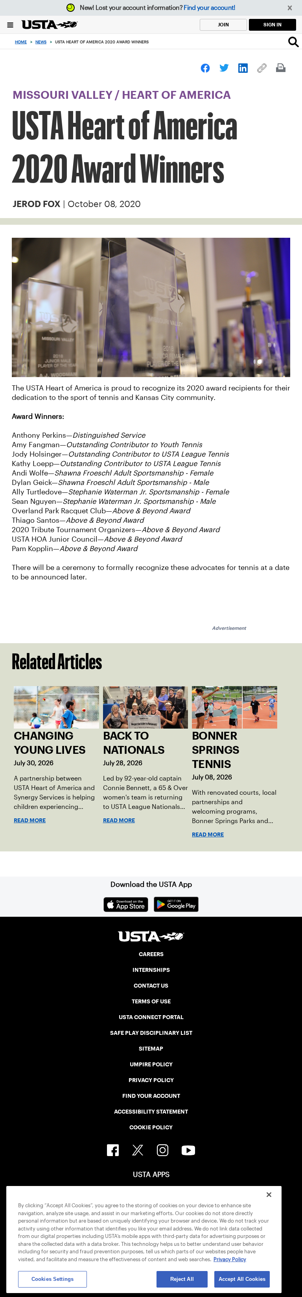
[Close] (269, 1194)
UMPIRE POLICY (151, 1064)
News (40, 42)
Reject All (182, 1279)
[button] (290, 8)
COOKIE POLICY (151, 1127)
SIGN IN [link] (272, 24)
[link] (205, 68)
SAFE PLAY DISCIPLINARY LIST (151, 1033)
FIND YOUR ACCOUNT (151, 1096)
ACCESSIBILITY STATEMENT (151, 1112)
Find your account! (209, 7)
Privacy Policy (230, 1259)
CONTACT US (151, 986)
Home (21, 42)
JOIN (223, 24)
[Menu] (10, 24)
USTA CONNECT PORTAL (151, 1017)
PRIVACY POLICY (151, 1080)
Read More (30, 820)
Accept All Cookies (242, 1279)
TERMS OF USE (151, 1001)
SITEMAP (151, 1049)
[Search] (293, 42)
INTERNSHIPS (151, 970)
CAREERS (151, 954)
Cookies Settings (52, 1279)
